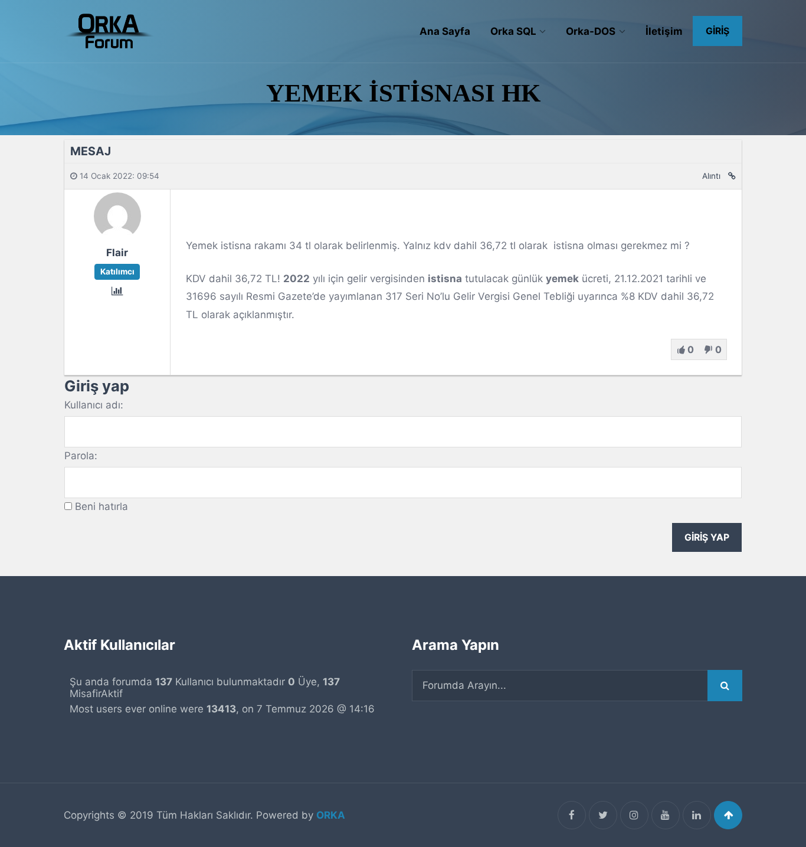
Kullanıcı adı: (93, 405)
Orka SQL (513, 31)
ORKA (330, 815)
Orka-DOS (590, 31)
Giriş (717, 31)
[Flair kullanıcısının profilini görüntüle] (117, 235)
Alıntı (711, 176)
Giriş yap (706, 537)
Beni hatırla (101, 506)
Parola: (80, 456)
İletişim (664, 31)
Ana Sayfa (445, 31)
